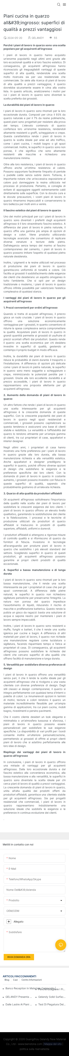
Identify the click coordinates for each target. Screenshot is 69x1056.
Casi (15, 979)
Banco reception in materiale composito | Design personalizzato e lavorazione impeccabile (33, 988)
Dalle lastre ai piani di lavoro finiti (19, 1004)
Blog (7, 979)
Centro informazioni (32, 979)
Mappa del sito (53, 1043)
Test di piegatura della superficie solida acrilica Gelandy (52, 1004)
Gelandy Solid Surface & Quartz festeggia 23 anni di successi (52, 996)
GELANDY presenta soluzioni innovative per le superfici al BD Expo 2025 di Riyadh (19, 996)
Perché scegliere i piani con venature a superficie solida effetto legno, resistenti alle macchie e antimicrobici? (52, 989)
